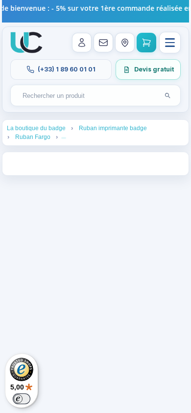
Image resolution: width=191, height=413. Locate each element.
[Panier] (146, 42)
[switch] (21, 398)
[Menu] (170, 42)
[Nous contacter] (103, 42)
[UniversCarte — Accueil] (26, 42)
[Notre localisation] (125, 42)
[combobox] (86, 95)
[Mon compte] (82, 42)
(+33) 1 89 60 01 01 (67, 69)
